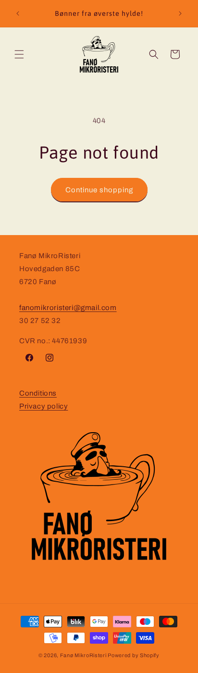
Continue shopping (99, 190)
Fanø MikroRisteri (83, 655)
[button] (19, 54)
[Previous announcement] (17, 13)
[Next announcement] (180, 13)
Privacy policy (43, 406)
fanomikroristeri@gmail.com (68, 308)
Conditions (38, 393)
